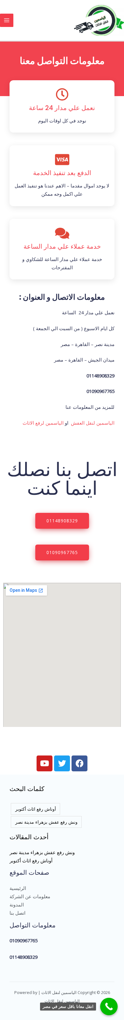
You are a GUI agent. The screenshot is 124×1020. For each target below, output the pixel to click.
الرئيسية (18, 888)
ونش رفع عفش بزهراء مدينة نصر (46, 822)
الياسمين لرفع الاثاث (43, 423)
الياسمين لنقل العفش (92, 423)
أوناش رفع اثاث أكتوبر (35, 809)
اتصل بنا (17, 913)
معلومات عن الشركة (30, 896)
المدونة (17, 904)
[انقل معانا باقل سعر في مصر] (109, 1006)
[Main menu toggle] (6, 20)
